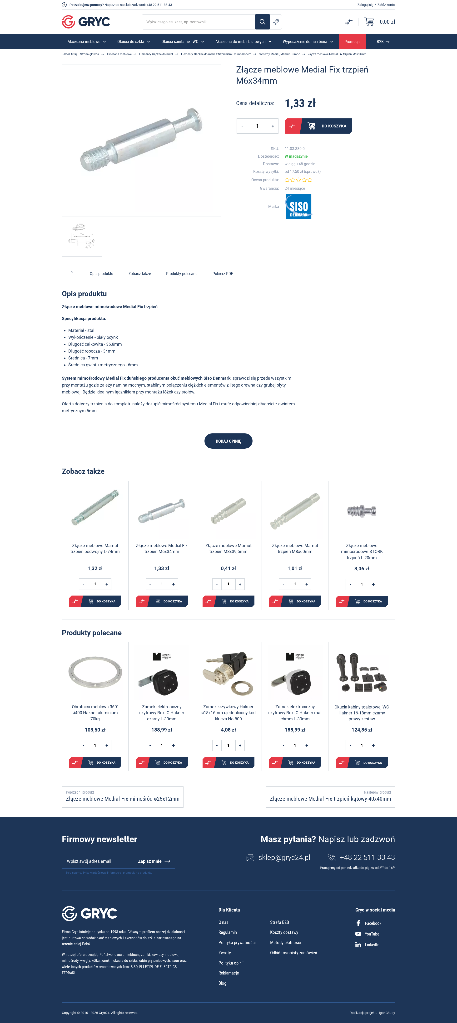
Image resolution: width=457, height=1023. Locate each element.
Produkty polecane (181, 273)
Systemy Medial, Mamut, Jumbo (279, 54)
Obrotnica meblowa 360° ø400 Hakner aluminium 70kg (95, 712)
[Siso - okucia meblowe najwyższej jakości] (299, 206)
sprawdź (312, 172)
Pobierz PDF (223, 273)
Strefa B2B (279, 922)
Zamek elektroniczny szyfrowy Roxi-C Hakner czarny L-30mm (161, 712)
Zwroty (225, 952)
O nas (223, 922)
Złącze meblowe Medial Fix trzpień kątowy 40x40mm (330, 798)
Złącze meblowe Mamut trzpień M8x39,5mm (228, 548)
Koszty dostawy (284, 932)
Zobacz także (140, 273)
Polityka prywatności (237, 942)
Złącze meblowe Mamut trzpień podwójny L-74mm (95, 548)
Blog (222, 983)
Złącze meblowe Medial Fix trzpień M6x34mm (162, 548)
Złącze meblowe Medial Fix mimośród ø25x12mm (122, 798)
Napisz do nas (114, 5)
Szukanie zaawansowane (276, 21)
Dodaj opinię (228, 441)
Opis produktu (101, 273)
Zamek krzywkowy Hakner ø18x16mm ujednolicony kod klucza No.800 (228, 712)
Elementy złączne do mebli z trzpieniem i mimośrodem (216, 54)
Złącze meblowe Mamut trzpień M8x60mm (295, 548)
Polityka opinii (231, 963)
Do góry (72, 273)
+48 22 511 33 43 (159, 5)
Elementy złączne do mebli (156, 54)
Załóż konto (386, 5)
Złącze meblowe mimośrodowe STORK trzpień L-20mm (362, 551)
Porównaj (292, 126)
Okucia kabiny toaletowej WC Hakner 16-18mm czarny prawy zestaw (361, 712)
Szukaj (262, 21)
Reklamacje (229, 973)
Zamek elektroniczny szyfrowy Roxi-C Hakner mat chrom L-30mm (295, 712)
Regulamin (228, 932)
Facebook (373, 923)
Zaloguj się (365, 5)
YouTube (372, 933)
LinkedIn (372, 944)
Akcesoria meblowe (119, 54)
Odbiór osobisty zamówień (293, 952)
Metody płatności (285, 942)
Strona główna (89, 54)
